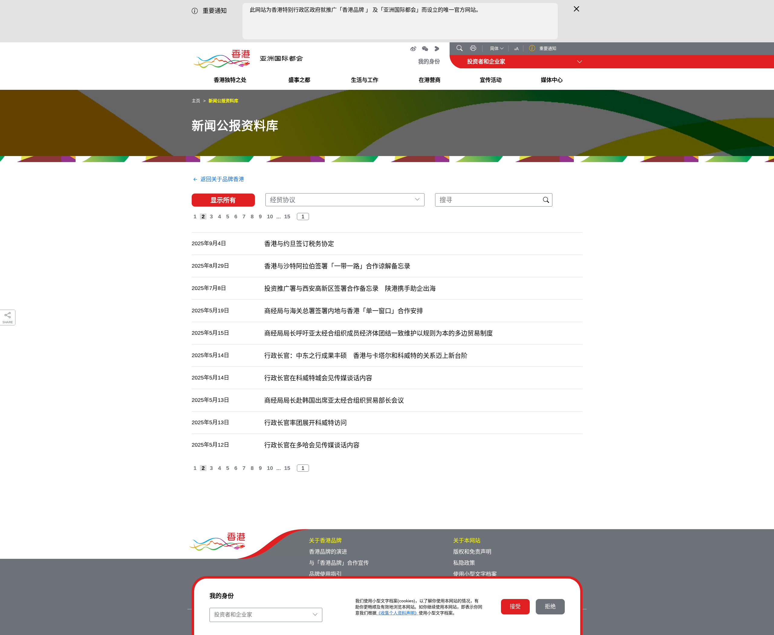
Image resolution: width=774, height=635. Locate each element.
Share (7, 322)
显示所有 (223, 200)
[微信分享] (425, 49)
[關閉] (577, 11)
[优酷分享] (437, 49)
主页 (196, 100)
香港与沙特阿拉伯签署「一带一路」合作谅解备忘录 (337, 265)
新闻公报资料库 (223, 100)
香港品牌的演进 (328, 552)
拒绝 (550, 607)
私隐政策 (464, 563)
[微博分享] (413, 49)
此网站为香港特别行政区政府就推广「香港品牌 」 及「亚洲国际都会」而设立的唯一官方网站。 (365, 10)
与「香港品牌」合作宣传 (339, 563)
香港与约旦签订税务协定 (299, 243)
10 (270, 216)
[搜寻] (460, 49)
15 (287, 216)
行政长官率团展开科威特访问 (305, 422)
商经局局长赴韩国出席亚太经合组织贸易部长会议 (334, 400)
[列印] (473, 49)
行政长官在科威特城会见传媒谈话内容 (318, 377)
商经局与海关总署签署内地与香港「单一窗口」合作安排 (343, 310)
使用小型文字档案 (475, 574)
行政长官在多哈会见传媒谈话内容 (311, 444)
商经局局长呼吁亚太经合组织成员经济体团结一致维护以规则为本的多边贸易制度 (378, 333)
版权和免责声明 (472, 552)
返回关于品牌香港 (222, 179)
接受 (515, 607)
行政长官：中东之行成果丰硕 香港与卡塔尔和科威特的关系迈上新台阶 (365, 355)
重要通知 (547, 48)
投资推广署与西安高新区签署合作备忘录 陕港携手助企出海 (350, 288)
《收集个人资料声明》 (397, 613)
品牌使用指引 (325, 574)
